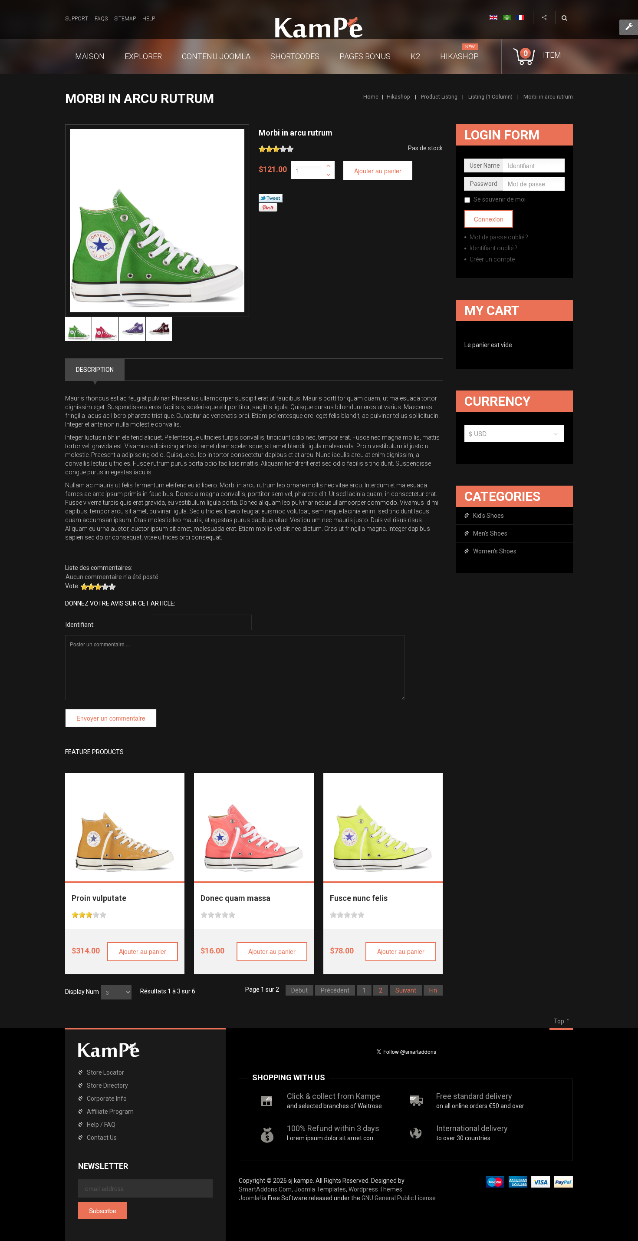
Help (148, 19)
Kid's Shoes (488, 515)
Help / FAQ (101, 1124)
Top (559, 1021)
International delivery (472, 1128)
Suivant (405, 990)
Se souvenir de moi (500, 199)
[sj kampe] (319, 27)
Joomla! (250, 1198)
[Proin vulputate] (125, 823)
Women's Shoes (494, 551)
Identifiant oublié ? (492, 248)
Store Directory (107, 1085)
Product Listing (439, 96)
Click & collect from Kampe (333, 1096)
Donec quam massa (235, 898)
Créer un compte (491, 259)
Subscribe (102, 1210)
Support (76, 19)
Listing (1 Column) (490, 96)
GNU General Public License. (399, 1198)
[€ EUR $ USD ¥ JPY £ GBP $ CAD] (514, 436)
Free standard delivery (474, 1096)
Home (370, 96)
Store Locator (105, 1072)
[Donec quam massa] (254, 823)
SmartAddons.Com (265, 1189)
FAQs (101, 19)
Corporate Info (107, 1098)
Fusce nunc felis (359, 898)
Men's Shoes (490, 533)
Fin (433, 990)
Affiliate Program (110, 1111)
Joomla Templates (320, 1189)
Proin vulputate (99, 898)
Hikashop (398, 96)
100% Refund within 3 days (333, 1128)
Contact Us (102, 1137)
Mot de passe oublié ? (498, 237)
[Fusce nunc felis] (383, 823)
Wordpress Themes (375, 1189)
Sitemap (125, 19)
